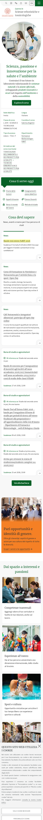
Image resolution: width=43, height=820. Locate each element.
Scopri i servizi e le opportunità (17, 549)
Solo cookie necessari (21, 811)
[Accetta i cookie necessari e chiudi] (39, 746)
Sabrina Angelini (28, 123)
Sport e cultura (13, 704)
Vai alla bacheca (21, 483)
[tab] (31, 3)
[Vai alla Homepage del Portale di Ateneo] (7, 12)
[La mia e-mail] (25, 3)
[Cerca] (6, 3)
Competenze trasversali (18, 607)
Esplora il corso (21, 102)
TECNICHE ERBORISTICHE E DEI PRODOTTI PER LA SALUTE (11, 167)
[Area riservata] (20, 3)
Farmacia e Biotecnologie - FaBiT (28, 139)
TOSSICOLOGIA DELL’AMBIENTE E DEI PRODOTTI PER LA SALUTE (11, 155)
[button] (39, 3)
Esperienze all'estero (16, 656)
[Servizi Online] (16, 3)
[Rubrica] (11, 3)
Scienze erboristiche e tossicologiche (27, 12)
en (32, 3)
